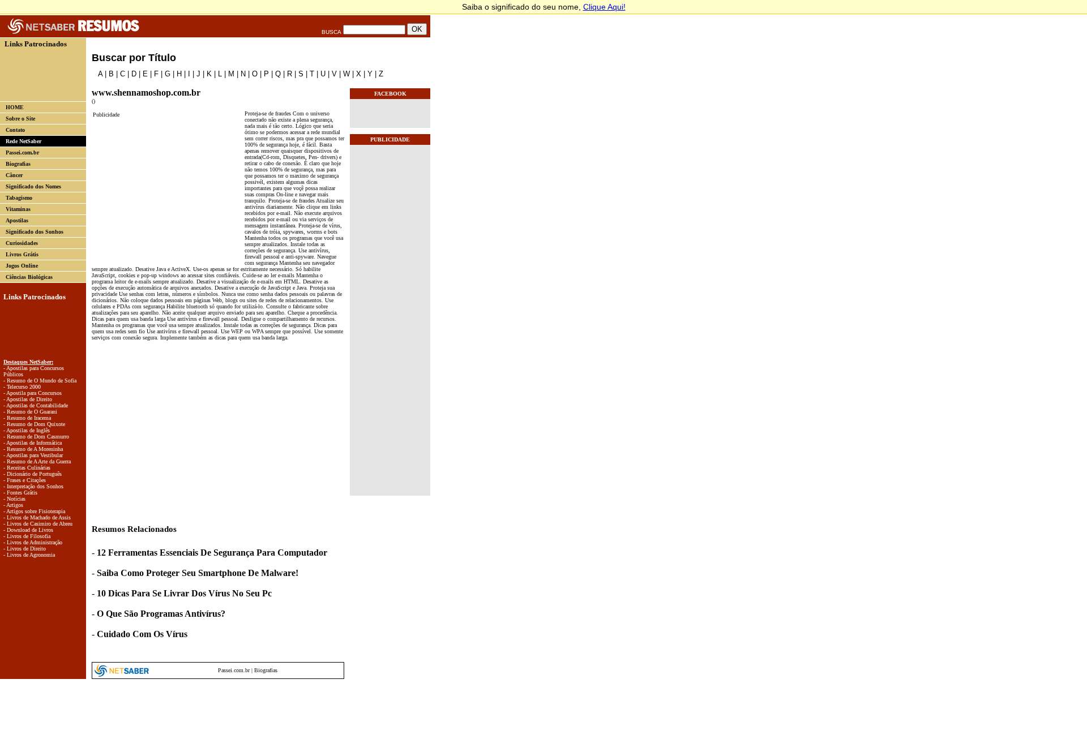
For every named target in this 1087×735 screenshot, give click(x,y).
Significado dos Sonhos (34, 232)
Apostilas (17, 220)
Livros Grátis (22, 254)
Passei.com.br (22, 152)
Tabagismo (19, 198)
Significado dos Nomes (33, 186)
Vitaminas (18, 209)
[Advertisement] (38, 74)
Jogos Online (22, 266)
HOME (15, 107)
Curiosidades (22, 243)
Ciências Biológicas (29, 277)
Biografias (18, 164)
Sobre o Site (20, 118)
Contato (15, 130)
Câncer (14, 175)
